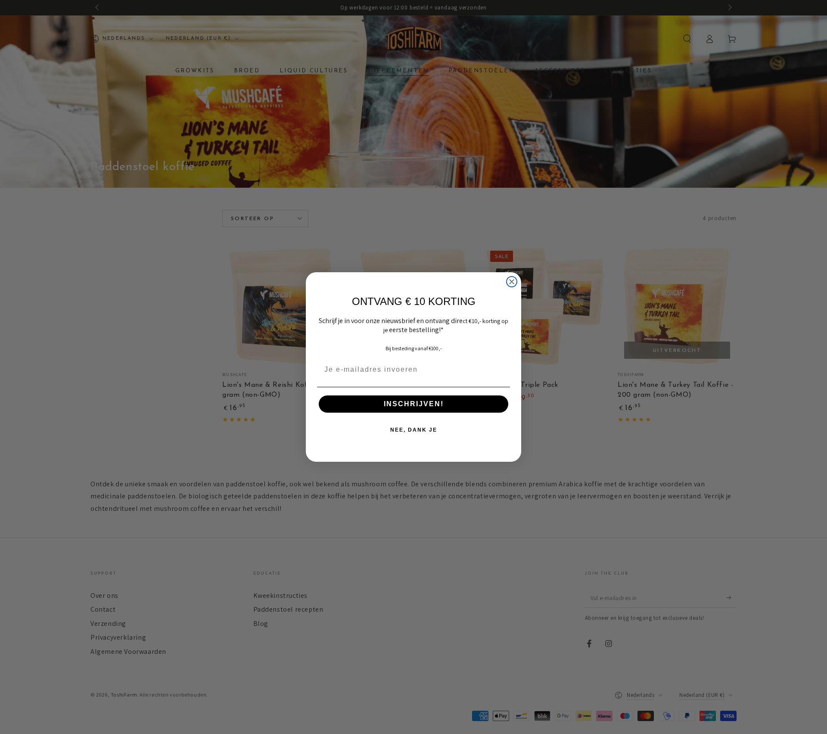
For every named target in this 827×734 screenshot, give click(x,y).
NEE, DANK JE (413, 430)
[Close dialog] (512, 282)
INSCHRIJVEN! (414, 403)
